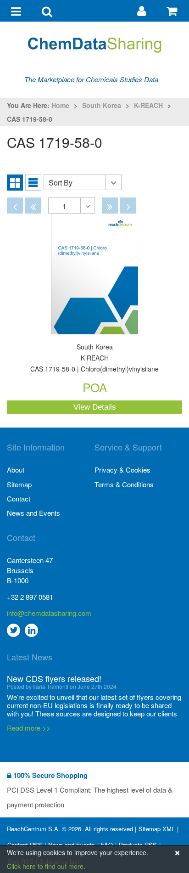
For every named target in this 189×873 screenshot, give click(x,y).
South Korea (101, 105)
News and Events (33, 513)
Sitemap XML (157, 828)
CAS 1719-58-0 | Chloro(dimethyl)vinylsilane (94, 358)
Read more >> (28, 727)
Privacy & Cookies (122, 469)
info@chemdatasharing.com (49, 613)
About (15, 469)
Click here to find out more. (46, 866)
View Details (94, 407)
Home (60, 105)
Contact (18, 498)
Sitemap (19, 484)
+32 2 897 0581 (30, 597)
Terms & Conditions (124, 484)
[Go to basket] (173, 10)
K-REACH (148, 105)
